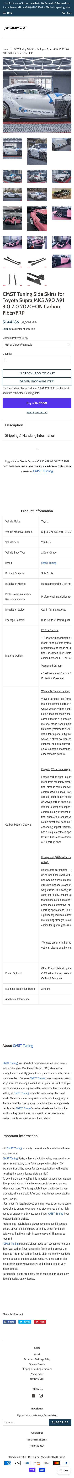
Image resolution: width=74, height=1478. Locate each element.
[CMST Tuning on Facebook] (33, 1396)
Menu (9, 13)
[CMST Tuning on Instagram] (41, 1396)
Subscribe (60, 1422)
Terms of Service (37, 1364)
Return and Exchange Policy (37, 1359)
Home (5, 49)
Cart (68, 13)
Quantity (7, 354)
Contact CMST (37, 1379)
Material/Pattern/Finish (15, 338)
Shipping (7, 329)
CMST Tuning (48, 563)
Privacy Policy (37, 1374)
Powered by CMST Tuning (52, 1457)
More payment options (37, 412)
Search (37, 1354)
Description (14, 425)
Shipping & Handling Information (30, 435)
